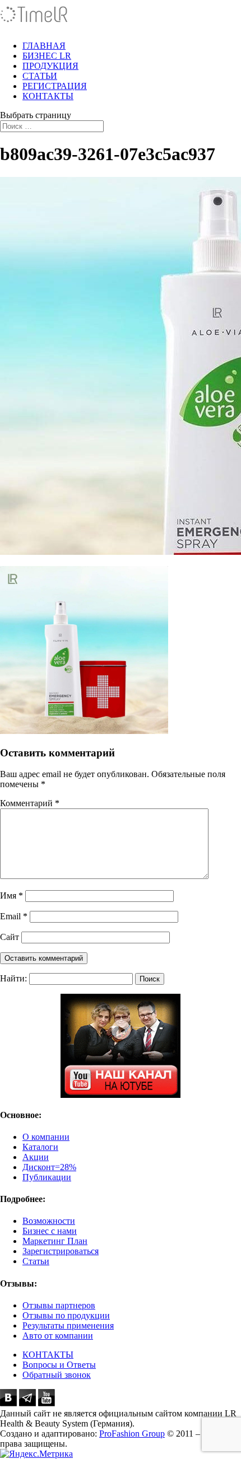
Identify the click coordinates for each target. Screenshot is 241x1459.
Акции (35, 1157)
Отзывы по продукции (66, 1315)
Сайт (9, 937)
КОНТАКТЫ (47, 96)
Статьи (35, 1261)
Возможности (48, 1221)
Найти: (13, 978)
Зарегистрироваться (60, 1251)
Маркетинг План (54, 1241)
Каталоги (40, 1147)
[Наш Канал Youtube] (120, 1046)
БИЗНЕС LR (46, 55)
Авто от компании (57, 1335)
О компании (45, 1137)
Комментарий (29, 803)
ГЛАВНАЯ (44, 45)
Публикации (46, 1177)
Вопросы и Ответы (59, 1364)
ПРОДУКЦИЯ (50, 66)
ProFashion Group (132, 1433)
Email (13, 916)
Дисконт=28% (49, 1167)
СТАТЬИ (39, 76)
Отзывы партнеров (58, 1305)
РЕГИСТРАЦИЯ (54, 86)
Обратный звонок (56, 1374)
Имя (11, 895)
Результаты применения (68, 1325)
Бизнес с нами (49, 1231)
